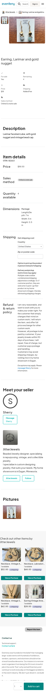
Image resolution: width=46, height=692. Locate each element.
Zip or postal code (26, 252)
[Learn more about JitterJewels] (10, 437)
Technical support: (9, 644)
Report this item (33, 629)
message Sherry (24, 368)
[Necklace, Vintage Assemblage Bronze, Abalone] (11, 564)
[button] (22, 4)
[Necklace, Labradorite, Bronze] (34, 564)
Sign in (35, 4)
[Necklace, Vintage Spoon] (11, 601)
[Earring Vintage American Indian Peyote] (34, 601)
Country (21, 242)
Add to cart (33, 686)
